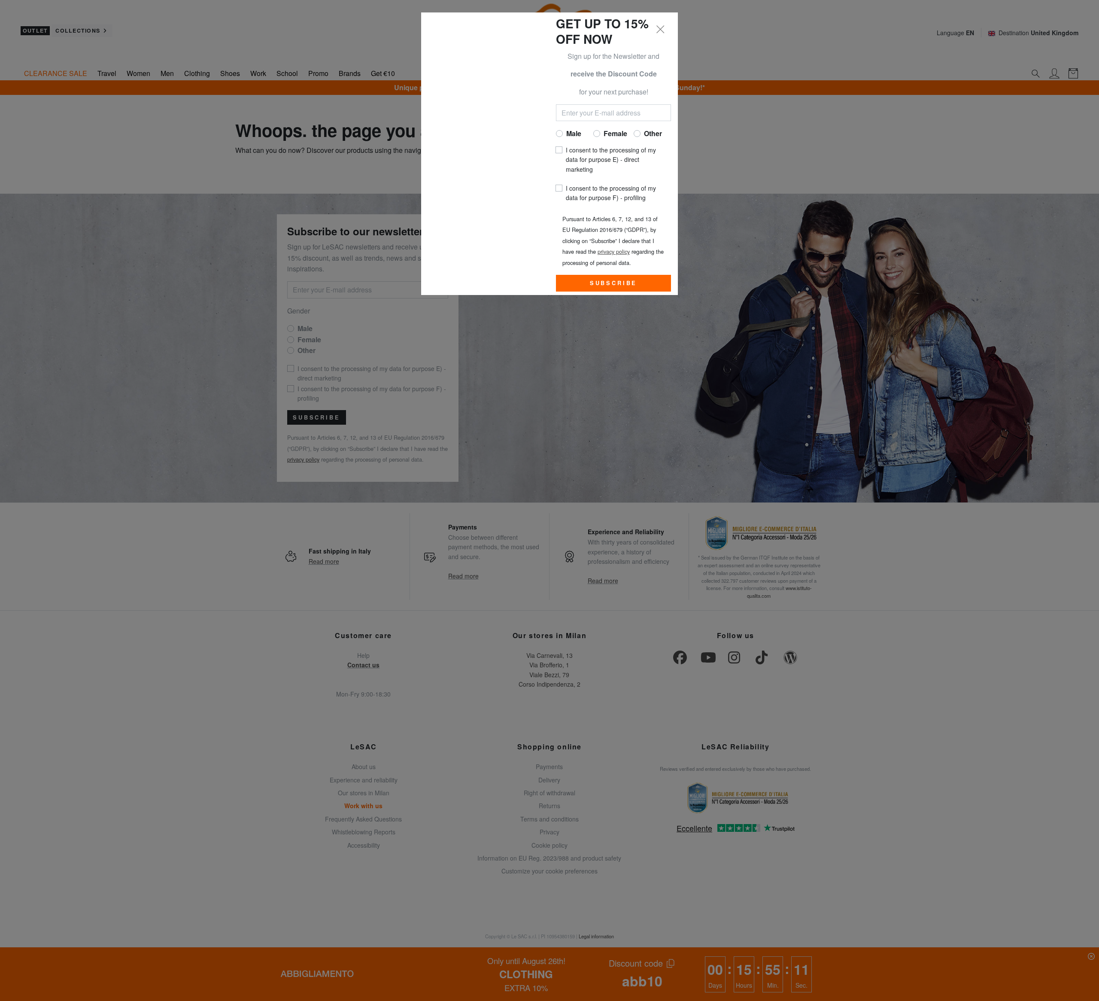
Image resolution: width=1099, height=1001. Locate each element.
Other (653, 133)
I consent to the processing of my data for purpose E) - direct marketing (611, 159)
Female (615, 133)
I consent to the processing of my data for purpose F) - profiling (611, 193)
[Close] (660, 29)
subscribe (614, 283)
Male (573, 133)
